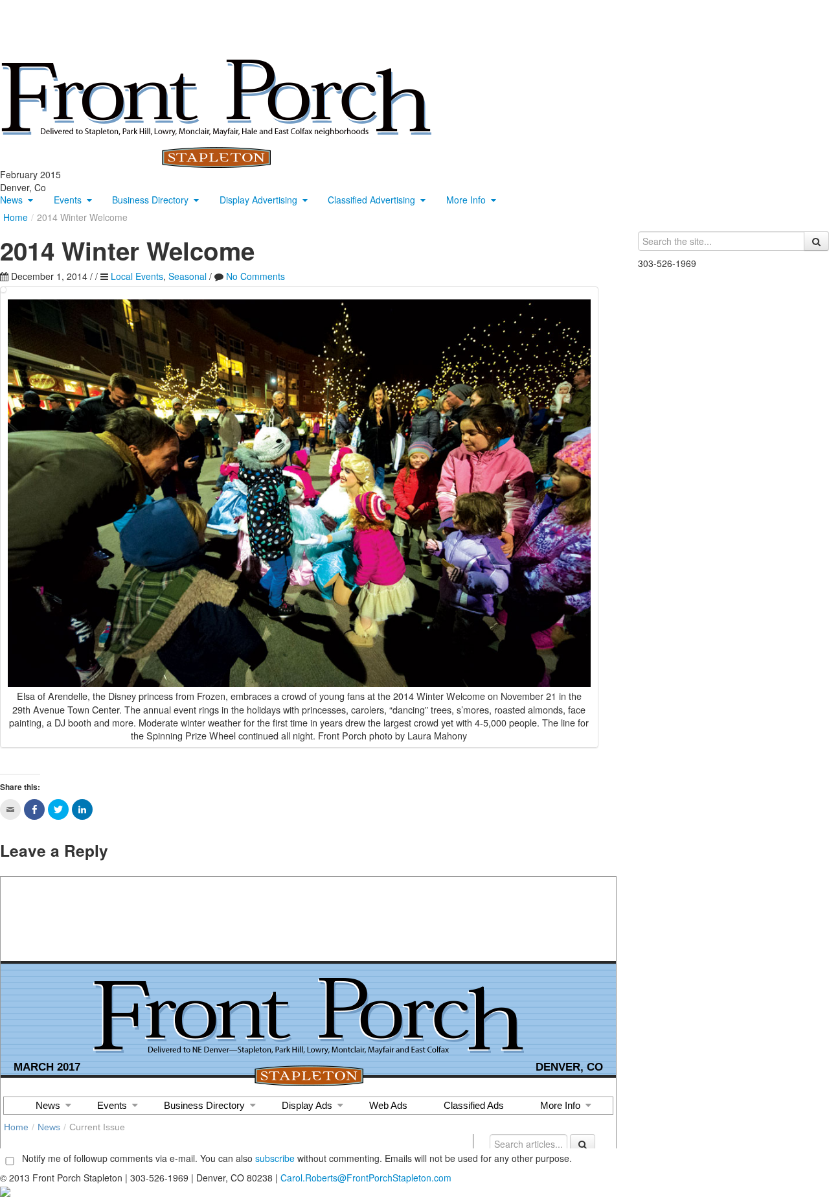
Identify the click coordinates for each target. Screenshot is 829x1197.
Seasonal (187, 276)
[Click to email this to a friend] (10, 809)
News (11, 200)
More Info (466, 200)
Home (15, 217)
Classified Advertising (371, 200)
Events (68, 200)
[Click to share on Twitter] (58, 809)
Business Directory (150, 200)
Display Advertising (258, 200)
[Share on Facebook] (34, 809)
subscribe (275, 1158)
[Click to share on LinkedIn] (82, 809)
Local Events (137, 276)
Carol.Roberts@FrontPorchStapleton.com (365, 1177)
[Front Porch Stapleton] (216, 112)
